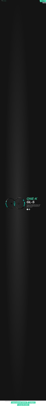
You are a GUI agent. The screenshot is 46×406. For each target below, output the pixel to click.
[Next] (25, 203)
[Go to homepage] (4, 0)
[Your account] (45, 2)
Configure (31, 402)
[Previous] (5, 203)
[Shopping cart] (43, 2)
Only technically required (19, 402)
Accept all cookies (23, 404)
